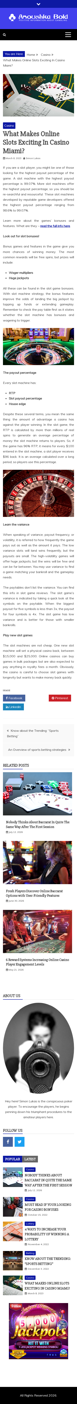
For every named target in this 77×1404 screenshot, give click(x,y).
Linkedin (14, 707)
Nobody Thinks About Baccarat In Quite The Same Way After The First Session (37, 824)
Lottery (30, 1223)
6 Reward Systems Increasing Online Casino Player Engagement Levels (37, 962)
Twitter (38, 698)
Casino (9, 125)
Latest (30, 1159)
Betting (30, 1253)
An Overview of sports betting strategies (37, 750)
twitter (19, 1142)
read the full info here (55, 226)
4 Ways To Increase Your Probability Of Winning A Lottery (47, 1234)
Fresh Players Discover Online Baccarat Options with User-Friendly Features (34, 893)
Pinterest (61, 698)
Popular (12, 1159)
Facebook (15, 698)
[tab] (12, 1159)
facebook (8, 1142)
